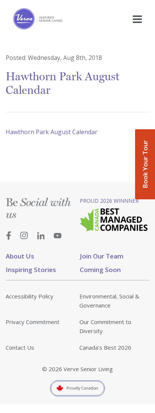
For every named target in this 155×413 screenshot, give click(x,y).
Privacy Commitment (32, 322)
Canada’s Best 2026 (105, 347)
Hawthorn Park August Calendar (51, 132)
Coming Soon (100, 269)
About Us (20, 256)
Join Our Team (101, 256)
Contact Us (20, 347)
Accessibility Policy (29, 296)
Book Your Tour (145, 164)
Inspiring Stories (31, 269)
